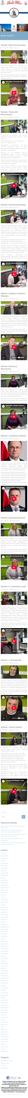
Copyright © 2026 (11, 1094)
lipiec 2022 (3, 895)
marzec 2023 (4, 875)
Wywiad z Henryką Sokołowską (13, 205)
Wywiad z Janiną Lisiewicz (11, 727)
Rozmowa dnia (15, 47)
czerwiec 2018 (4, 988)
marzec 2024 (4, 858)
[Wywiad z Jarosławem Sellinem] (14, 442)
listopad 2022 (4, 885)
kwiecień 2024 (4, 856)
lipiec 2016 (3, 1044)
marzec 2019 (4, 966)
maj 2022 (3, 897)
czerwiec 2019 (4, 958)
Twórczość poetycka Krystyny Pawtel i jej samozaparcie (11, 839)
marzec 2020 (4, 936)
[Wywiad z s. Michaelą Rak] (14, 666)
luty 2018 (3, 997)
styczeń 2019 (4, 971)
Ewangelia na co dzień (6, 1060)
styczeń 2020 (4, 941)
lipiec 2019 (3, 956)
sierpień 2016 (4, 1041)
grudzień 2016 (4, 1032)
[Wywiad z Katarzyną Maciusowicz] (14, 375)
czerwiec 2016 (4, 1046)
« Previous (3, 812)
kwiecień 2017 (4, 1022)
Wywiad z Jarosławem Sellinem (13, 436)
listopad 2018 (4, 975)
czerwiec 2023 (4, 873)
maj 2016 (3, 1049)
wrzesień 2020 (4, 929)
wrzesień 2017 (4, 1010)
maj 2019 (3, 961)
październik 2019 (5, 949)
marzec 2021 (4, 919)
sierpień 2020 (4, 931)
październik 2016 (5, 1037)
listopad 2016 (4, 1034)
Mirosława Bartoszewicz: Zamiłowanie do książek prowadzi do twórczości (13, 843)
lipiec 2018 (3, 985)
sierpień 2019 (4, 953)
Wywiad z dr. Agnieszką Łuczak (13, 586)
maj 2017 (3, 1019)
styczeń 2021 (4, 924)
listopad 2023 (4, 865)
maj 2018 (3, 990)
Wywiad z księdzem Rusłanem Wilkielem (13, 294)
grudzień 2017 (4, 1002)
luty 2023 (3, 878)
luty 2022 (3, 904)
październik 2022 (5, 887)
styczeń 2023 (4, 880)
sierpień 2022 (4, 892)
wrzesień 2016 (4, 1039)
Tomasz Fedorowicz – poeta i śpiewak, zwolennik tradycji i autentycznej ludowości (13, 835)
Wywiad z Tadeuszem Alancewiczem (9, 113)
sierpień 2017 (4, 1012)
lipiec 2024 (3, 853)
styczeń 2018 (4, 1000)
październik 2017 (5, 1007)
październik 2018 (5, 978)
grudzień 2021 (4, 909)
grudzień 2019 (4, 944)
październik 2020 (5, 927)
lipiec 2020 (3, 934)
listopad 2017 (4, 1005)
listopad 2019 (4, 946)
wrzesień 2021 (4, 914)
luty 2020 (3, 939)
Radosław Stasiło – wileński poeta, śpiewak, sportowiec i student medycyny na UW (12, 831)
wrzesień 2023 (4, 868)
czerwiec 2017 (4, 1017)
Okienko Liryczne (5, 1063)
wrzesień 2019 (4, 951)
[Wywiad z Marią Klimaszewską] (14, 51)
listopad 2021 (4, 912)
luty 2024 (3, 860)
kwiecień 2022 (4, 900)
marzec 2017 (4, 1024)
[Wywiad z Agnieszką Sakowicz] (14, 524)
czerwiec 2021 (4, 917)
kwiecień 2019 (4, 963)
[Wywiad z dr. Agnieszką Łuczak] (14, 592)
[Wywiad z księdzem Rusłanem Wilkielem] (14, 302)
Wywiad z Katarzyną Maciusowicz (9, 367)
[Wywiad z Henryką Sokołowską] (14, 210)
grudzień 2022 (4, 883)
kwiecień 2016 (4, 1051)
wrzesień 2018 (4, 980)
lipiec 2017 (3, 1015)
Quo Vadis (3, 1065)
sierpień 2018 (4, 983)
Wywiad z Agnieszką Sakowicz (13, 518)
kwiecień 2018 (4, 993)
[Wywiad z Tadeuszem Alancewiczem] (14, 120)
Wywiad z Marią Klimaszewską (13, 45)
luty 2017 (3, 1027)
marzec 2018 (4, 995)
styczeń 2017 (4, 1029)
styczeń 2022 (4, 907)
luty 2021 (3, 922)
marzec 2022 (4, 902)
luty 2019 (3, 968)
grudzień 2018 (4, 973)
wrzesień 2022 (4, 890)
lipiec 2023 (3, 870)
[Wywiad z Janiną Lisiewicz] (14, 733)
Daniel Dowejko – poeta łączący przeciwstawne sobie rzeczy (13, 827)
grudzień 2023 (4, 863)
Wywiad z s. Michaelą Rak (11, 660)
